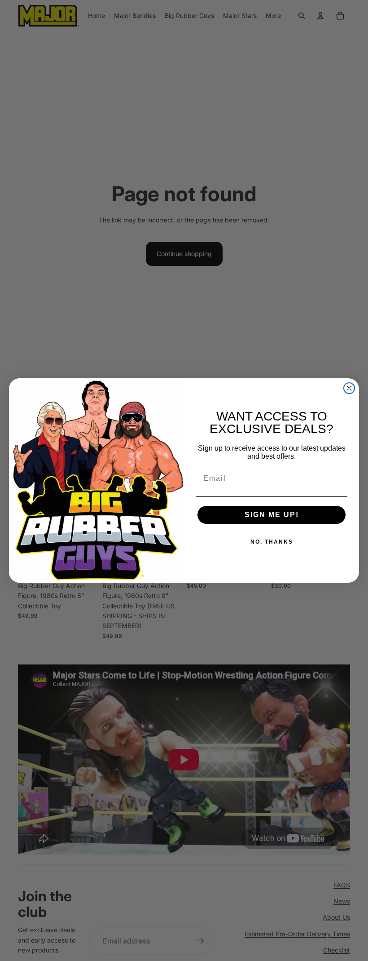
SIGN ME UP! (272, 514)
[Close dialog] (349, 388)
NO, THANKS (271, 542)
